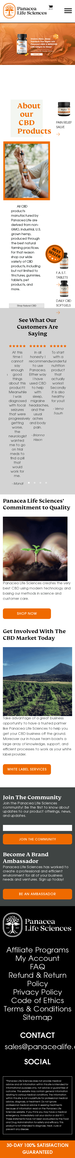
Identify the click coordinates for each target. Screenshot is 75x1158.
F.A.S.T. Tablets (62, 275)
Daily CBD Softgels (63, 303)
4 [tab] (46, 483)
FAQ (37, 967)
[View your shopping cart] (50, 8)
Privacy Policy (37, 993)
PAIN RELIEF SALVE (64, 125)
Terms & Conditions (37, 1009)
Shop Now (27, 614)
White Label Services (27, 769)
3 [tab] (40, 483)
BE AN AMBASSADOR (37, 894)
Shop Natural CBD (26, 305)
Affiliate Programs (37, 950)
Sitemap (37, 1018)
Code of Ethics (37, 1001)
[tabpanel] (37, 45)
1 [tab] (29, 483)
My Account (37, 959)
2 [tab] (35, 483)
